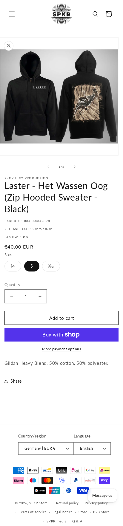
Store (83, 512)
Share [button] (16, 381)
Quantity (12, 284)
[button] (12, 14)
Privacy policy (96, 503)
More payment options (61, 349)
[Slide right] (74, 166)
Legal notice (63, 512)
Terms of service (33, 512)
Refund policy (67, 503)
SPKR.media (56, 521)
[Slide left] (48, 166)
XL (54, 267)
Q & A (77, 521)
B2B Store (101, 512)
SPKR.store (38, 503)
